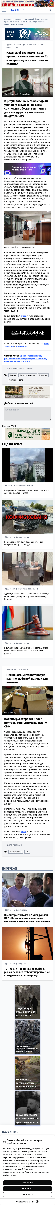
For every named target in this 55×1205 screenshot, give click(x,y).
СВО (27, 851)
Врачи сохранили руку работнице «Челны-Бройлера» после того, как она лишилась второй (25, 358)
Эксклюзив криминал (27, 589)
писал (23, 316)
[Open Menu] (4, 10)
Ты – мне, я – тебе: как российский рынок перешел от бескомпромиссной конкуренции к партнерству (27, 972)
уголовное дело (16, 380)
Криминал (18, 19)
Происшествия (24, 485)
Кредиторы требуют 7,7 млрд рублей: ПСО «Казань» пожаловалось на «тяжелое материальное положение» (27, 918)
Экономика (22, 910)
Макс (46, 343)
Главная (7, 19)
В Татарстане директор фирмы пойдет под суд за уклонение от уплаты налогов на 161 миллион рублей (26, 650)
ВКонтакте (21, 346)
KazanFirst (29, 368)
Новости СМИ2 (9, 426)
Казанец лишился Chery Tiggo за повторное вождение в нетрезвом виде (23, 543)
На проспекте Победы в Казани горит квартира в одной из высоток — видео (26, 491)
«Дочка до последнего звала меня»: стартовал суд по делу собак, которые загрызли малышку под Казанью (26, 596)
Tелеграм (9, 346)
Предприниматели (27, 375)
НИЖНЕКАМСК (16, 851)
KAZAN (18, 10)
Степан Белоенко (16, 368)
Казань (13, 375)
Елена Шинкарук (15, 845)
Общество (22, 537)
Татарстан (43, 375)
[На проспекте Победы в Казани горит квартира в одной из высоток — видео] (27, 465)
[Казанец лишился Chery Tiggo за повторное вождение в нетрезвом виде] (27, 517)
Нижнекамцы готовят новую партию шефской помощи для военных (27, 678)
